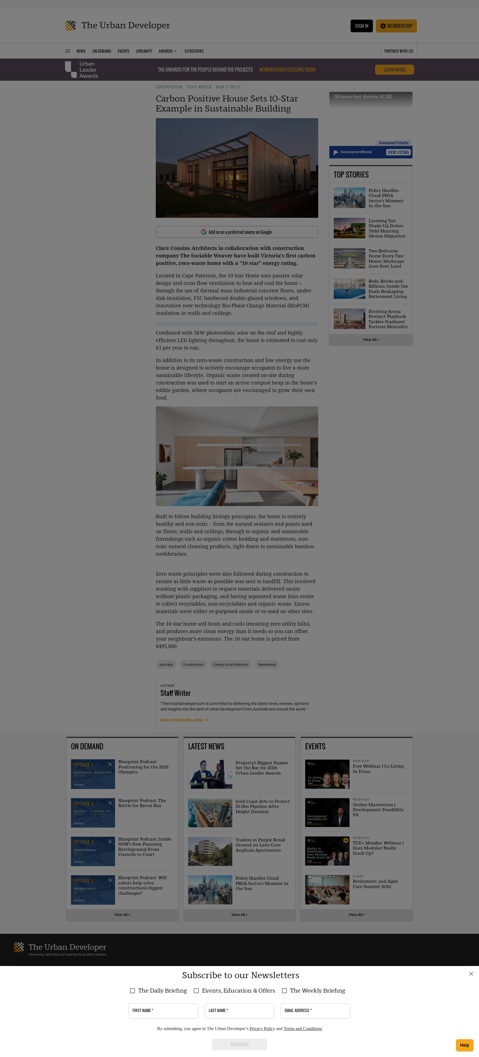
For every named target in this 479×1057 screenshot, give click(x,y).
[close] (471, 973)
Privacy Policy (262, 1028)
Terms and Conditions (303, 1028)
